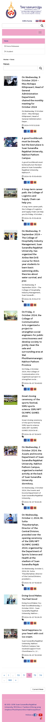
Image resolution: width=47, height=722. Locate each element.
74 (40, 675)
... (13, 675)
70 (18, 675)
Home (5, 59)
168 (10, 680)
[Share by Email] (35, 131)
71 (24, 675)
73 (35, 675)
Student (9, 51)
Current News (37, 689)
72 (29, 675)
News (6, 41)
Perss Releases (12, 46)
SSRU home (27, 21)
